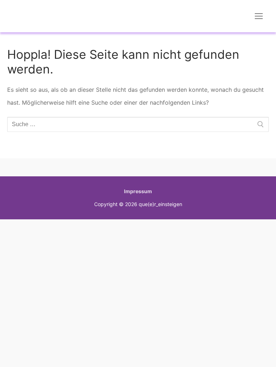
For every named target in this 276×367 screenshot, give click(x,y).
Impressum (138, 191)
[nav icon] (258, 16)
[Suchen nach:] (138, 124)
